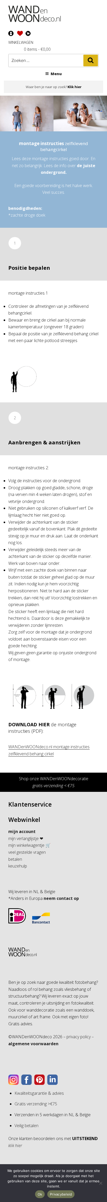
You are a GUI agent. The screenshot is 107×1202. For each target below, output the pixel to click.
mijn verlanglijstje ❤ (25, 838)
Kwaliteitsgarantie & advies (39, 1093)
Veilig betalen (26, 1125)
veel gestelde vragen (27, 852)
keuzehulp (17, 866)
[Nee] (100, 1183)
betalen (15, 859)
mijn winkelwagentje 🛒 (29, 845)
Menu (56, 73)
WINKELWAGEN (20, 42)
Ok (40, 1194)
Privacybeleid (61, 1194)
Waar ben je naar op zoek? (54, 86)
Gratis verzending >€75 (36, 1104)
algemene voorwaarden (33, 1044)
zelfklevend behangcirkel (53, 146)
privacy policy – (80, 1037)
